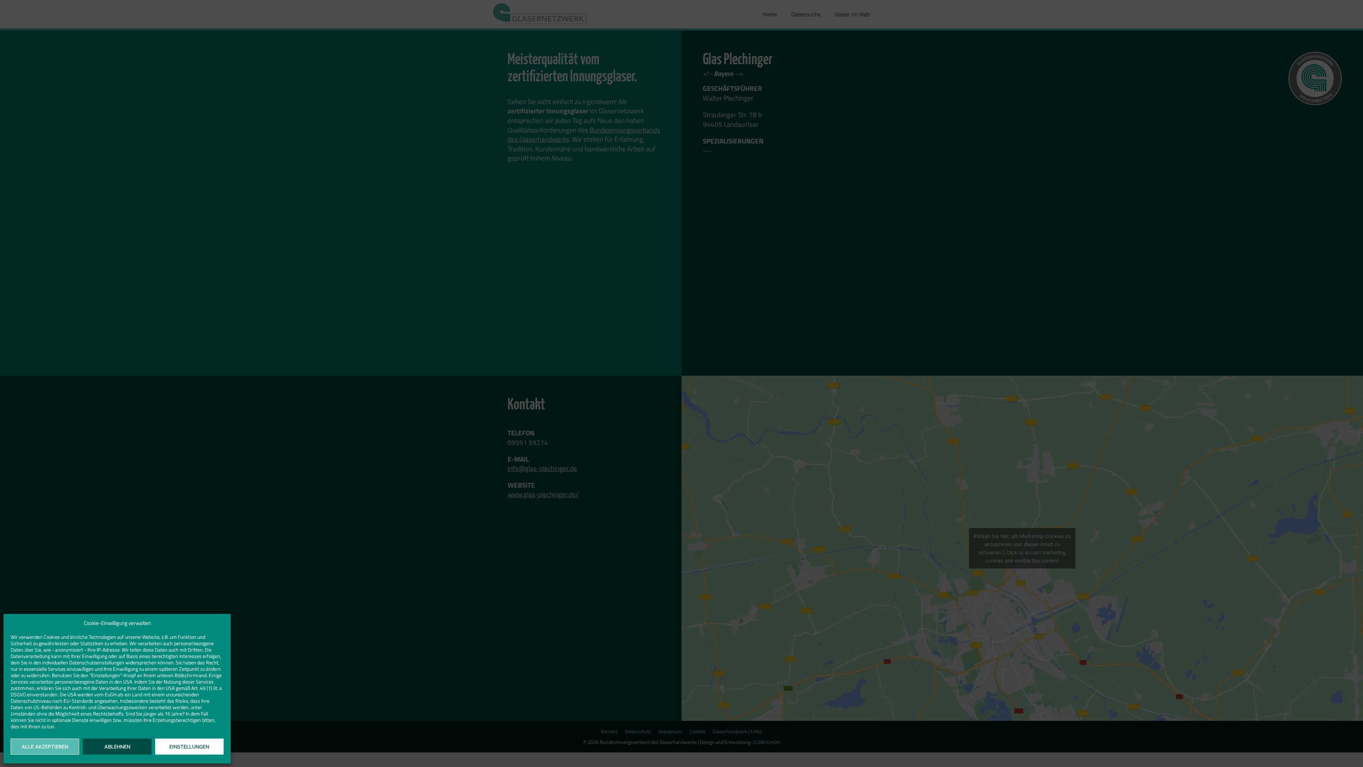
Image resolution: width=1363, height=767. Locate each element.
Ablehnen (117, 747)
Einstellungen (189, 747)
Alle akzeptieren (45, 747)
